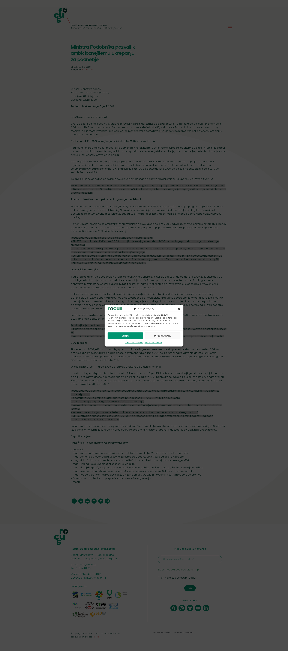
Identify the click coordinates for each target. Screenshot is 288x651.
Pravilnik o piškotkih (134, 343)
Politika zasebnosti (153, 343)
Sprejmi (125, 335)
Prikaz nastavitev (162, 335)
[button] (178, 308)
